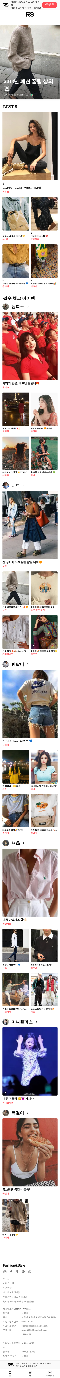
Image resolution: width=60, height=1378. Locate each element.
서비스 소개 (8, 1283)
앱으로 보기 (49, 5)
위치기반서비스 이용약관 (15, 1297)
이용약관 (7, 1288)
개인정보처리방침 (11, 1292)
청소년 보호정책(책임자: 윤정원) (18, 1301)
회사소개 (7, 1279)
